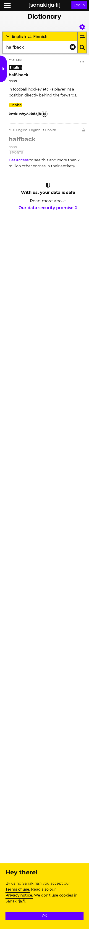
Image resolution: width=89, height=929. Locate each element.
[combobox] (40, 47)
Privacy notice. (19, 895)
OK (44, 916)
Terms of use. (17, 889)
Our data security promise (45, 207)
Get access (19, 160)
